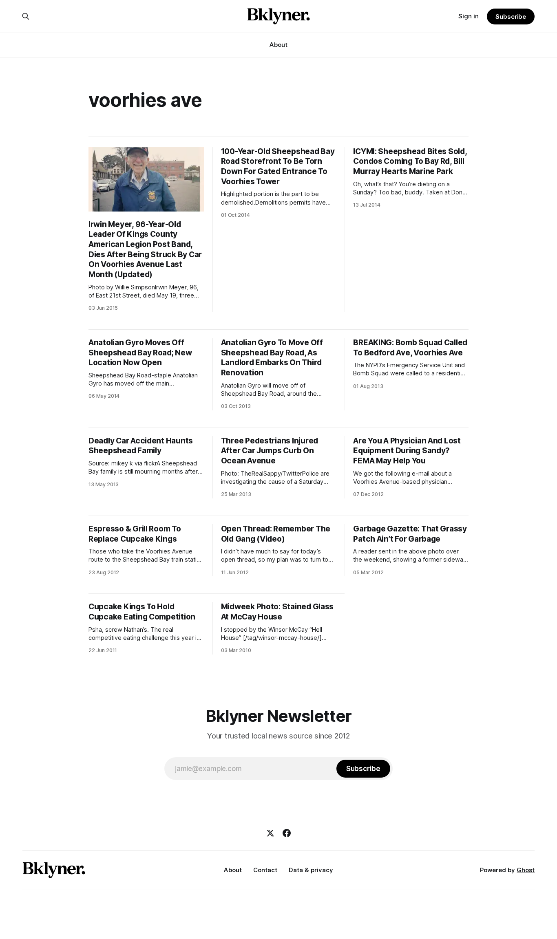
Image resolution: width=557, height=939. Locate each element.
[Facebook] (287, 833)
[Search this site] (26, 16)
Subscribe (510, 16)
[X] (270, 833)
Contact (265, 870)
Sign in (468, 16)
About (278, 44)
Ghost (526, 870)
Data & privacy (311, 870)
